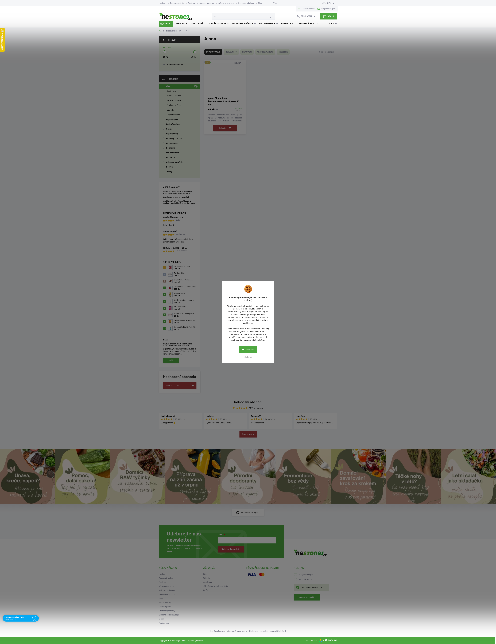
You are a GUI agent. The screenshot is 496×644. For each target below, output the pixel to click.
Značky (169, 172)
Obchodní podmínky (167, 611)
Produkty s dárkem (174, 105)
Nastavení (248, 357)
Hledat (271, 16)
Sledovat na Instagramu (250, 512)
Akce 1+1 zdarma (174, 96)
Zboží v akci (171, 91)
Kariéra (205, 590)
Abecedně (283, 52)
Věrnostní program (206, 3)
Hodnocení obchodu (246, 3)
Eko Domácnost (172, 153)
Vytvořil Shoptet (310, 640)
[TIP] (225, 78)
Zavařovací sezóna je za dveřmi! (176, 197)
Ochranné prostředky (174, 162)
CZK (329, 3)
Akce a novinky (165, 603)
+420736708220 (305, 580)
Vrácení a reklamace (226, 3)
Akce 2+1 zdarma (174, 100)
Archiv (170, 360)
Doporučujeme (172, 119)
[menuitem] (166, 24)
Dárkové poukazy (173, 124)
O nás (161, 619)
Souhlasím (250, 349)
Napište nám (164, 623)
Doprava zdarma (173, 115)
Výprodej (170, 110)
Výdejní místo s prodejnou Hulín (215, 586)
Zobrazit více (248, 434)
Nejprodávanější (265, 52)
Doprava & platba (177, 3)
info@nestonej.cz (306, 575)
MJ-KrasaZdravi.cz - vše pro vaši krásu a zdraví (229, 631)
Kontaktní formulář (306, 597)
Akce (168, 86)
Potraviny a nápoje (174, 138)
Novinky (169, 167)
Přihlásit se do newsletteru (231, 549)
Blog (260, 3)
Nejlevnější (231, 52)
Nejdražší (247, 52)
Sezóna (169, 129)
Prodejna (191, 3)
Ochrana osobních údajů (169, 615)
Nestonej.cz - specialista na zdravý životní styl (267, 631)
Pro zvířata (170, 157)
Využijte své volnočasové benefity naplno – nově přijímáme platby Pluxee (179, 202)
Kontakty (162, 3)
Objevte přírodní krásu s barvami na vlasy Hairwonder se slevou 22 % (177, 192)
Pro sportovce (172, 143)
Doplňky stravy (172, 134)
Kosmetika (170, 148)
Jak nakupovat (165, 607)
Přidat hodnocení (172, 385)
